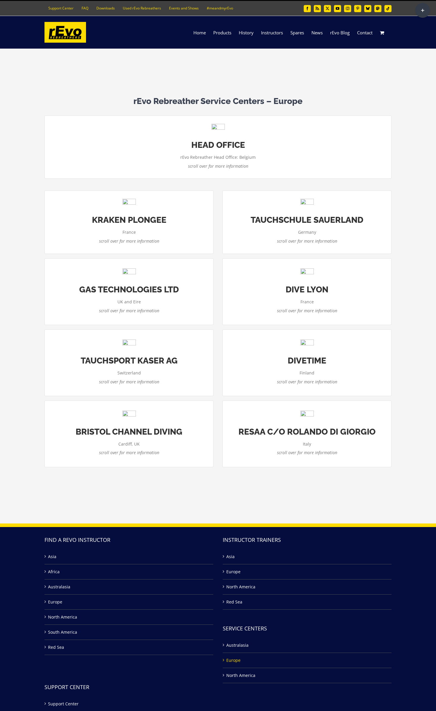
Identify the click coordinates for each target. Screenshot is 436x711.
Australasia (59, 587)
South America (62, 632)
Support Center (63, 704)
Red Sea (56, 647)
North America (62, 617)
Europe (55, 602)
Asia (52, 556)
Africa (54, 571)
